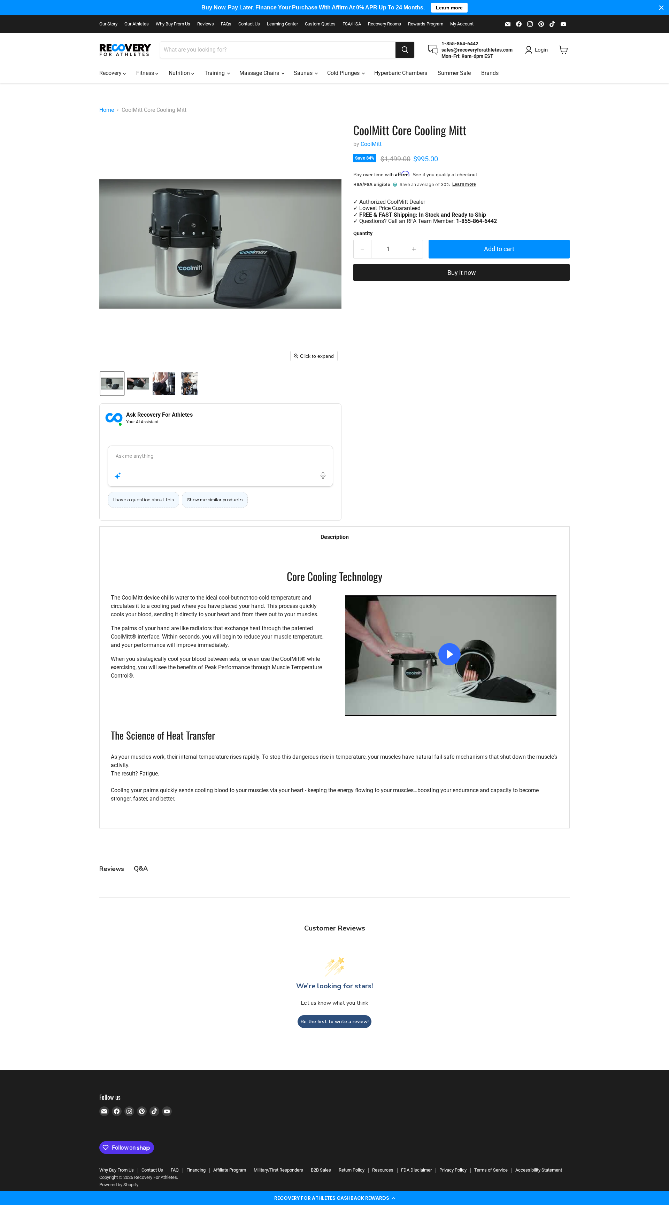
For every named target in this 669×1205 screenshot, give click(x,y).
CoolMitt (371, 144)
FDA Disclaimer (416, 1170)
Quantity (362, 233)
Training (215, 73)
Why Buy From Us (173, 24)
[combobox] (277, 50)
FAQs (226, 24)
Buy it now (461, 272)
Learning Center (282, 24)
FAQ (175, 1170)
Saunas (304, 73)
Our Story (108, 24)
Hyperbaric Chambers (400, 73)
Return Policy (351, 1170)
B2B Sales (321, 1170)
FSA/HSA (352, 24)
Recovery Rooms (384, 24)
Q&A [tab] (141, 868)
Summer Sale (454, 73)
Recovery (111, 73)
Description (335, 537)
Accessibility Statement (538, 1170)
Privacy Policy (453, 1170)
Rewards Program (425, 24)
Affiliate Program (229, 1170)
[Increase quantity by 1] (414, 249)
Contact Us (249, 24)
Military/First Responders (278, 1170)
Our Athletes (136, 24)
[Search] (404, 50)
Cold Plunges (344, 73)
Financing (196, 1170)
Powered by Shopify (118, 1184)
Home (106, 110)
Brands (490, 73)
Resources (382, 1170)
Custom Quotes (320, 24)
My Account (462, 24)
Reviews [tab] (111, 869)
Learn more (464, 184)
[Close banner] (661, 7)
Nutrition (180, 73)
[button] (334, 1198)
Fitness (145, 73)
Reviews (205, 24)
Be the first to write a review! (335, 1021)
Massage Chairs (259, 73)
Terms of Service (491, 1170)
